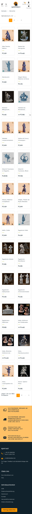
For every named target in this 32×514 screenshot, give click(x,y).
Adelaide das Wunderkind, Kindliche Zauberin (23, 109)
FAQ (2, 477)
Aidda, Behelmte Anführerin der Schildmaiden (6, 352)
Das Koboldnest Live (7, 475)
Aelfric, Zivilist (6, 230)
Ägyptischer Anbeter (7, 259)
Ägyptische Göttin (23, 230)
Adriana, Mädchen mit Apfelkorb (7, 200)
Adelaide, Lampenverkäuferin (7, 139)
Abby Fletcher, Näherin (6, 47)
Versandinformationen (7, 499)
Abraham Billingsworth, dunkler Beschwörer (7, 109)
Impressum (4, 494)
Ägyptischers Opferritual (5, 321)
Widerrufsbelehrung (7, 502)
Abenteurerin (5, 77)
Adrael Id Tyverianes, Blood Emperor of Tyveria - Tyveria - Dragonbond (24, 170)
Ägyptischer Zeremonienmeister (23, 290)
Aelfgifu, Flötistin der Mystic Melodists (24, 200)
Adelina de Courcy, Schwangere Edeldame (23, 139)
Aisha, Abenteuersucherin (23, 352)
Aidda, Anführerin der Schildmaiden (23, 321)
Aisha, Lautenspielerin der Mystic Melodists (7, 383)
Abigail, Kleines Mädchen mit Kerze (23, 78)
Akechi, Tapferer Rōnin (22, 382)
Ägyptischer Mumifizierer (21, 260)
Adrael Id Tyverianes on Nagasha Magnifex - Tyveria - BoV (8, 170)
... (17, 20)
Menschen (12, 11)
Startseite (3, 11)
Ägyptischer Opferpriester (6, 290)
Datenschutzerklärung (7, 491)
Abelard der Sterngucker (21, 47)
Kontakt (3, 496)
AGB (2, 488)
